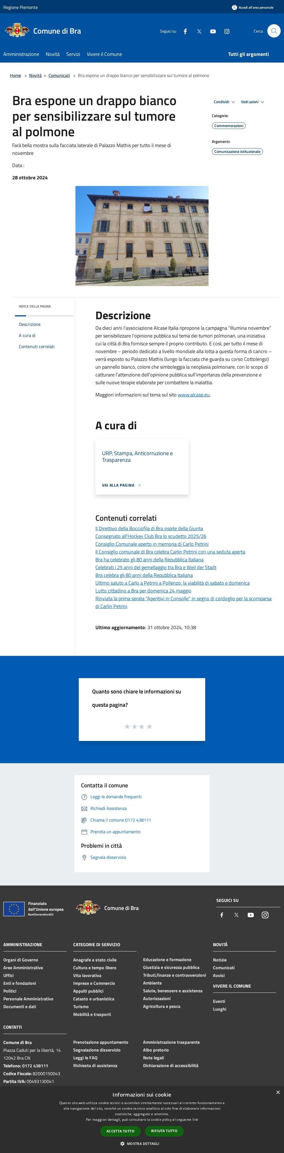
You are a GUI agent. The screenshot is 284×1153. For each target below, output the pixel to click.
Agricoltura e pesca (161, 1006)
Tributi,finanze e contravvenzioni (174, 975)
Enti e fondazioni (19, 983)
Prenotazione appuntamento (100, 1042)
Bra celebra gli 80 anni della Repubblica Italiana (144, 575)
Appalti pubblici (88, 991)
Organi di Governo (20, 959)
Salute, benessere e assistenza (172, 990)
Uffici (8, 975)
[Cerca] (274, 31)
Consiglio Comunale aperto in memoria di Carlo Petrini (152, 544)
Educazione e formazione (167, 959)
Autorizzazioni (157, 998)
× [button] (278, 1092)
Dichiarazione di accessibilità (170, 1065)
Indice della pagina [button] (35, 306)
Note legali (153, 1057)
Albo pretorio (156, 1050)
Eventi (219, 1001)
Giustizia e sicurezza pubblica (171, 967)
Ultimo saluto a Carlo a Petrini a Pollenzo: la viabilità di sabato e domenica (172, 583)
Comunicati (59, 75)
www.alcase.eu (194, 394)
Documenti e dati (19, 1006)
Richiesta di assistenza (95, 1065)
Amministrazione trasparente (171, 1042)
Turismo (81, 1006)
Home (15, 75)
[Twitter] (196, 30)
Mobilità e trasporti (92, 1014)
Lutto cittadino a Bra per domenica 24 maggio (143, 590)
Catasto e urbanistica (93, 998)
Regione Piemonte (20, 7)
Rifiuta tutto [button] (164, 1131)
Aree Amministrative (23, 967)
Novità (35, 75)
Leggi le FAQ (85, 1057)
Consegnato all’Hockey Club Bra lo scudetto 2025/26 (150, 536)
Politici (9, 991)
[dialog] (142, 1120)
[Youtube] (210, 30)
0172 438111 (35, 1065)
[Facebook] (183, 30)
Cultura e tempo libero (94, 967)
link (195, 1119)
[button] (142, 1143)
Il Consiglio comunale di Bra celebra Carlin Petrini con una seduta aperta (170, 552)
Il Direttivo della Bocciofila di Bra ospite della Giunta (149, 528)
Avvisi (219, 975)
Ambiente (152, 983)
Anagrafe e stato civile (94, 959)
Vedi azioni (250, 102)
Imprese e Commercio (94, 983)
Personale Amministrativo (28, 998)
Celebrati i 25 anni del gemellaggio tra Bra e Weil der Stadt (155, 567)
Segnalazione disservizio (97, 1050)
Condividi (222, 102)
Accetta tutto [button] (120, 1131)
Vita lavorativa (87, 975)
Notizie (220, 959)
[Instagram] (224, 30)
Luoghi (219, 1009)
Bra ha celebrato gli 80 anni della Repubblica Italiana (149, 559)
